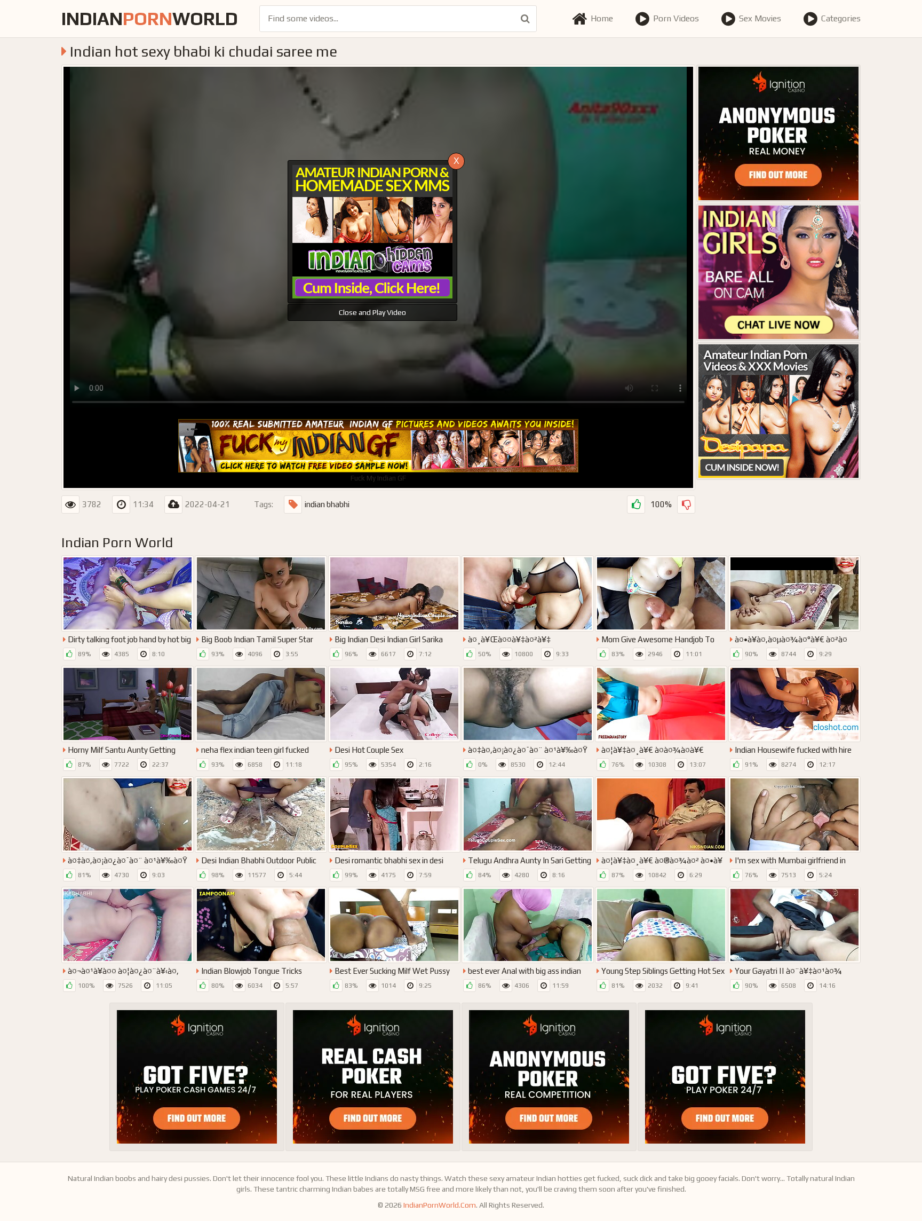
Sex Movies (760, 18)
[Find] (525, 18)
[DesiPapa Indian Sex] (778, 411)
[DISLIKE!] (686, 504)
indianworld (149, 18)
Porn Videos (676, 18)
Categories (841, 18)
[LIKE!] (636, 504)
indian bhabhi (327, 504)
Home (602, 18)
